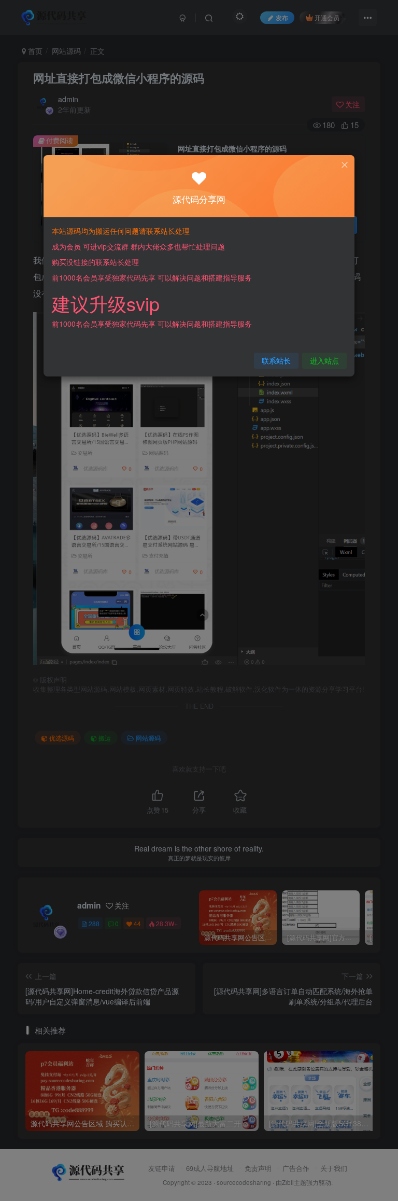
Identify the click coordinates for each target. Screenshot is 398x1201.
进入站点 (324, 360)
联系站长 (276, 360)
